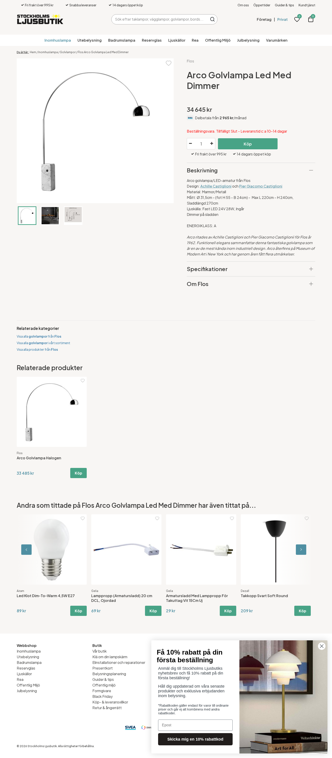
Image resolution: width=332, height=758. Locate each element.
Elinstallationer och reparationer (118, 662)
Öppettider (261, 5)
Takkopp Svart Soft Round (264, 595)
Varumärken (277, 40)
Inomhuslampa (57, 40)
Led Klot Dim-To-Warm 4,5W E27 (46, 595)
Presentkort (102, 668)
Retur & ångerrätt (107, 707)
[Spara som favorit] (168, 62)
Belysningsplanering (109, 673)
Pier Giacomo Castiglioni (260, 186)
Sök (212, 19)
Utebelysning (89, 40)
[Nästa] (295, 549)
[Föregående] (37, 549)
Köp (248, 143)
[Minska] (190, 143)
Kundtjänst (307, 5)
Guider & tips (284, 5)
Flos (190, 61)
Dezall (245, 591)
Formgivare (101, 690)
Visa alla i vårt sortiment (43, 343)
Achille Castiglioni (215, 186)
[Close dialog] (322, 646)
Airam (20, 591)
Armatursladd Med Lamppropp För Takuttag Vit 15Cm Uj (197, 598)
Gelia (94, 591)
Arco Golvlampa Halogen (39, 457)
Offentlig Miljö (218, 40)
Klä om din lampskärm (109, 656)
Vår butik (99, 651)
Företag (264, 19)
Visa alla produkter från (37, 349)
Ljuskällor (176, 40)
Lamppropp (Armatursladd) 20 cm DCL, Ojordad (121, 598)
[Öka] (211, 143)
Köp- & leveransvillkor (110, 702)
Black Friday (102, 696)
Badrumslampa (121, 40)
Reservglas (152, 40)
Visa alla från (39, 336)
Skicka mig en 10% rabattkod (195, 739)
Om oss (243, 5)
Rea (195, 40)
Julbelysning (248, 40)
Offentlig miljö (104, 685)
